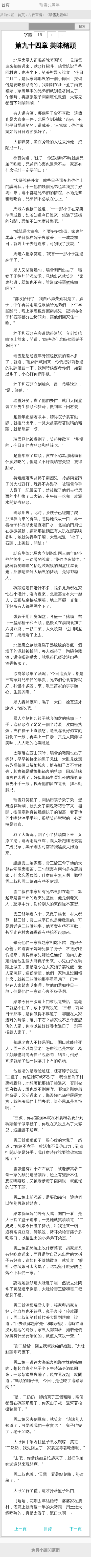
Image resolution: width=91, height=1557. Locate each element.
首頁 (6, 5)
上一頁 (20, 1529)
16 (39, 35)
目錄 (48, 1529)
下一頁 (76, 1529)
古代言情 (35, 15)
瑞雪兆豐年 (58, 15)
